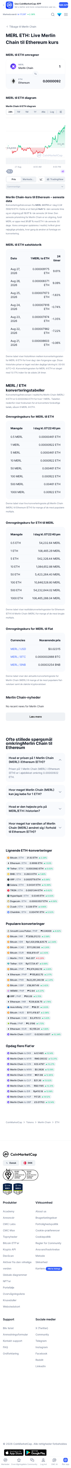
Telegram (41, 1340)
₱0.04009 (35, 931)
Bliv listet (8, 1328)
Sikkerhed (42, 1262)
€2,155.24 (29, 1029)
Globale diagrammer (15, 1274)
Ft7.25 (30, 1096)
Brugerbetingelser (46, 1217)
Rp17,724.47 (29, 963)
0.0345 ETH (32, 895)
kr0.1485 (31, 1053)
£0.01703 (32, 1102)
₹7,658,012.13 (30, 936)
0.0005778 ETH (30, 879)
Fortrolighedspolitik (47, 1224)
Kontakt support (12, 1340)
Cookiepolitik (43, 1236)
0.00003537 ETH (33, 901)
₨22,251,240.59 (31, 980)
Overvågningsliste (14, 1293)
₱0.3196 (27, 1023)
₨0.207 (27, 958)
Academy (8, 1211)
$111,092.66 (29, 947)
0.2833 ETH (28, 874)
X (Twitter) (42, 1328)
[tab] (41, 179)
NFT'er (7, 1281)
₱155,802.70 (31, 974)
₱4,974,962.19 (31, 969)
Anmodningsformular (15, 1334)
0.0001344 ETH (31, 890)
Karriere (40, 1268)
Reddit (39, 1359)
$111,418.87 (29, 1012)
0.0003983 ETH (31, 868)
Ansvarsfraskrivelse (48, 1249)
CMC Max (9, 1230)
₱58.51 (29, 1007)
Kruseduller (9, 1300)
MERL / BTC (18, 656)
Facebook (41, 1353)
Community (42, 1334)
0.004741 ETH (32, 912)
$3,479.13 (30, 1018)
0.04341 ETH (30, 885)
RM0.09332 (33, 1058)
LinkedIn (41, 1366)
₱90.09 (25, 996)
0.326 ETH (28, 906)
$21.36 (31, 1080)
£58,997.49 (29, 985)
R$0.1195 (31, 1085)
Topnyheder (10, 1236)
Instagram (42, 1347)
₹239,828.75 (30, 1001)
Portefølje (8, 1287)
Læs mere (35, 716)
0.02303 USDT (35, 1034)
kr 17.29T (22, 14)
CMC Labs (9, 1224)
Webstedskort (11, 1306)
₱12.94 (27, 990)
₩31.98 (31, 1075)
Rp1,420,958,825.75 (33, 941)
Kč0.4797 (32, 1064)
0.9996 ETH (30, 863)
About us (41, 1211)
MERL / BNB (18, 664)
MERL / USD (18, 649)
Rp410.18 (31, 1091)
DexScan (8, 1255)
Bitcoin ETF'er (11, 1243)
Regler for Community (48, 1243)
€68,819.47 (29, 952)
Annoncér (8, 1217)
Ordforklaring (11, 1353)
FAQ (5, 1347)
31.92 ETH (28, 857)
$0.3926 (32, 1069)
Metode (40, 1255)
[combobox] (35, 187)
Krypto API (9, 1249)
